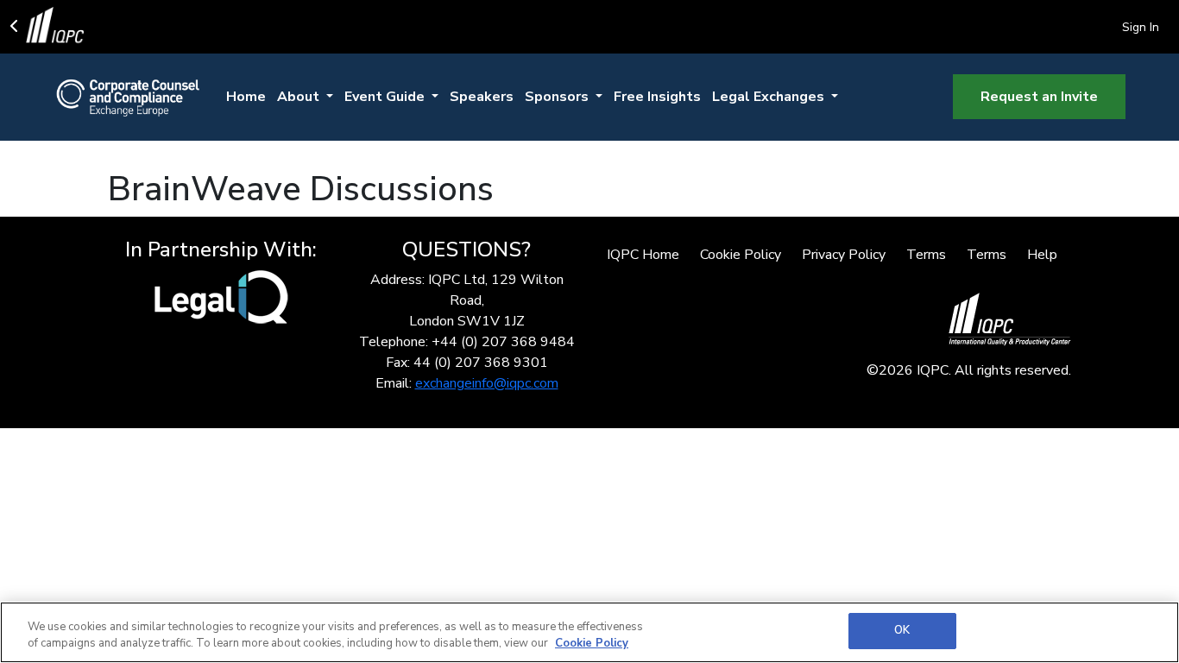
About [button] (300, 96)
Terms (926, 254)
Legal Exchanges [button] (770, 96)
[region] (589, 632)
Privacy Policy (844, 254)
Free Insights (657, 96)
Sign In (1140, 27)
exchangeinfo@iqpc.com (486, 383)
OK (902, 630)
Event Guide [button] (386, 96)
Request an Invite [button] (1039, 96)
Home (246, 96)
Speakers (482, 96)
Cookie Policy (740, 254)
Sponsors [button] (558, 96)
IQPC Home (643, 254)
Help (1042, 254)
